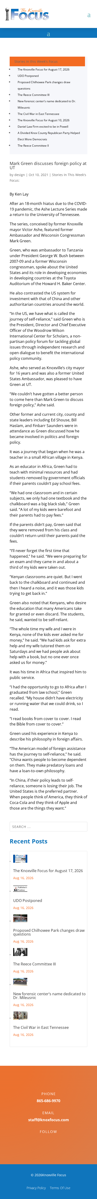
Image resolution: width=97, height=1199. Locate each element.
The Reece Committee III (33, 95)
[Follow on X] (53, 1140)
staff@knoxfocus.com (48, 1119)
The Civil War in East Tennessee (38, 114)
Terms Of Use (60, 1188)
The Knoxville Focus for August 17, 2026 (43, 69)
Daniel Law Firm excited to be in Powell (43, 127)
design (19, 174)
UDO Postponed (28, 76)
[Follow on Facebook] (44, 1140)
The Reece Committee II (33, 146)
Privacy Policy (36, 1188)
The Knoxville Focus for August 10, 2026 (43, 120)
